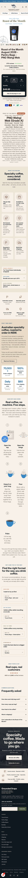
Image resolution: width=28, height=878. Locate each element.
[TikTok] (17, 875)
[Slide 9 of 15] (15, 44)
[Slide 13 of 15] (23, 44)
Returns (3, 839)
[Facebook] (14, 875)
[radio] (6, 80)
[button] (5, 439)
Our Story (4, 854)
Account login (5, 844)
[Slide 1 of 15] (1, 44)
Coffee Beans (14, 13)
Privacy (6, 872)
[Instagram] (10, 875)
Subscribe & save (14, 763)
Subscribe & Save (6, 827)
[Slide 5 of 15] (8, 44)
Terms (11, 872)
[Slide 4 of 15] (6, 44)
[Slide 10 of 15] (17, 44)
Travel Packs (5, 817)
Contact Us (4, 834)
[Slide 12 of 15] (21, 44)
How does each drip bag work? (11, 699)
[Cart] (26, 7)
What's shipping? (7, 714)
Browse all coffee (14, 757)
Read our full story (9, 361)
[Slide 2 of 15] (3, 44)
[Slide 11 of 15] (19, 44)
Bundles (4, 824)
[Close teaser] (8, 435)
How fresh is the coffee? (9, 709)
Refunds (16, 872)
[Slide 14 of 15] (24, 44)
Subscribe (22, 808)
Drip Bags (5, 13)
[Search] (5, 7)
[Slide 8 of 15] (14, 44)
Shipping (4, 837)
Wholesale (4, 861)
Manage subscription (7, 847)
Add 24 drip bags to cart (14, 93)
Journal (3, 864)
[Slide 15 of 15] (26, 44)
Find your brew (5, 857)
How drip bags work (7, 842)
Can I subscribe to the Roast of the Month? (12, 720)
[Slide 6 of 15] (10, 44)
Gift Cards (4, 859)
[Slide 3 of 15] (5, 44)
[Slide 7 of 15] (12, 44)
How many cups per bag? (9, 704)
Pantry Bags (5, 819)
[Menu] (1, 7)
